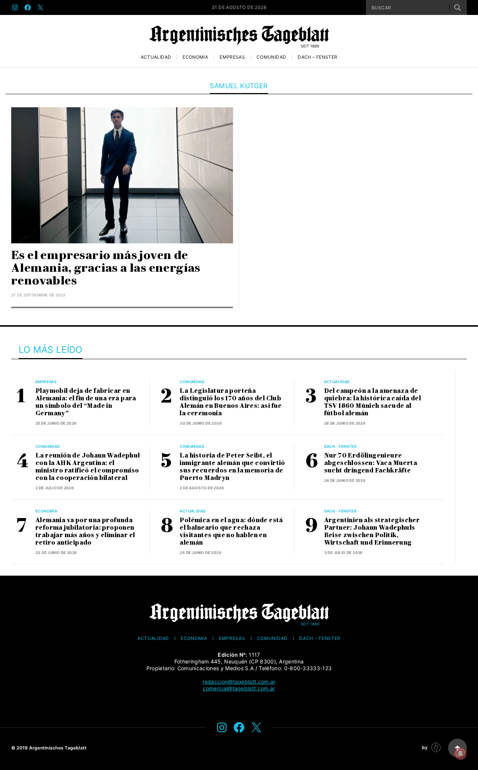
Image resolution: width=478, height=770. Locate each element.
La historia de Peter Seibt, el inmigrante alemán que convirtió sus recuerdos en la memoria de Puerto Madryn (232, 466)
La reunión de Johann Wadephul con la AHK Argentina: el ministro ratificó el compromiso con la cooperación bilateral (87, 466)
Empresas (232, 57)
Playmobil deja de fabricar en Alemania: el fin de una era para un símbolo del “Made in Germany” (85, 402)
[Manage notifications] (460, 754)
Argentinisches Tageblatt (58, 748)
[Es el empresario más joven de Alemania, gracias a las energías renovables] (122, 175)
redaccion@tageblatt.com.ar (238, 681)
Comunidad (271, 57)
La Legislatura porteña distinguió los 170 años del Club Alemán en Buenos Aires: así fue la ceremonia (231, 402)
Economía (195, 57)
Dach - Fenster (340, 446)
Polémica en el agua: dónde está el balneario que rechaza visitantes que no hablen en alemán (231, 531)
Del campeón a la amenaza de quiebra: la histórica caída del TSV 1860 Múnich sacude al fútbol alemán (372, 402)
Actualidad (156, 57)
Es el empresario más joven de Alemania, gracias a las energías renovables (106, 267)
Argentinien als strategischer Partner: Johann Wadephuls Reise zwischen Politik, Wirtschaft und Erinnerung (372, 531)
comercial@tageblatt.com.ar (239, 688)
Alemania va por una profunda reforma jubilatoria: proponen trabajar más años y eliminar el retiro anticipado (85, 531)
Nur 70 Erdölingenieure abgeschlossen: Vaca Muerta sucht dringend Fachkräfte (370, 463)
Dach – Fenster (317, 57)
